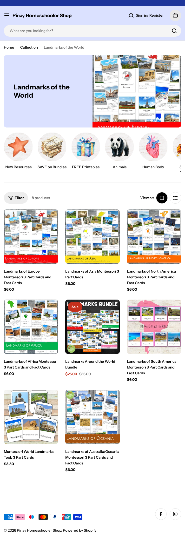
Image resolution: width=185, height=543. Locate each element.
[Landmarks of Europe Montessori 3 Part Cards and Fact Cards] (31, 236)
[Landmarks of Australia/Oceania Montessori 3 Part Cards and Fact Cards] (92, 417)
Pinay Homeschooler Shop (42, 15)
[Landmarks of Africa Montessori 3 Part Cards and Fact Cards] (31, 327)
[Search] (174, 31)
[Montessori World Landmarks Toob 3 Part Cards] (31, 417)
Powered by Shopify (80, 530)
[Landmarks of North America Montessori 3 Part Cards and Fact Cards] (154, 236)
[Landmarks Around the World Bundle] (92, 327)
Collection (29, 47)
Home (9, 47)
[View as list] (175, 198)
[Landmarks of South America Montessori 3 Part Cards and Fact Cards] (154, 327)
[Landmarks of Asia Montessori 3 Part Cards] (92, 236)
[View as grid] (162, 198)
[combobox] (92, 31)
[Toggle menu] (7, 15)
